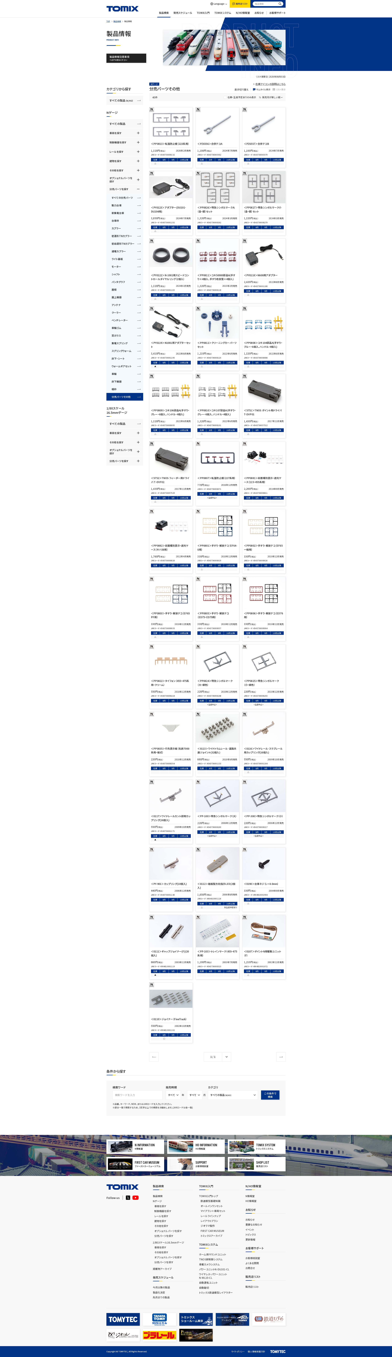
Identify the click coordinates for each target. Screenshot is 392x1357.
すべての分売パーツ (122, 197)
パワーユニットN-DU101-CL (214, 1269)
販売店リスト (252, 1287)
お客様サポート (277, 13)
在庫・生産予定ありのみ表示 (242, 97)
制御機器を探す (117, 142)
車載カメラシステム (209, 1264)
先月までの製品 (161, 1297)
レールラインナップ (211, 1216)
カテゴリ (213, 1087)
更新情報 (250, 1239)
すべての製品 (121, 100)
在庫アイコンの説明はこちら (270, 84)
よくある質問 (252, 1263)
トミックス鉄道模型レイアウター (216, 1292)
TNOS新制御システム (210, 1259)
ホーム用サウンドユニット (212, 1254)
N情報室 (250, 1196)
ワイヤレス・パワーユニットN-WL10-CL (213, 1275)
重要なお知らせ (253, 1224)
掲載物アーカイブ (162, 1269)
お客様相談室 (252, 1258)
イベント (249, 1229)
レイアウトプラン (209, 1221)
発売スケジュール (182, 13)
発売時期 (171, 1087)
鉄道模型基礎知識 (211, 1201)
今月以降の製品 (161, 1287)
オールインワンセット (212, 1206)
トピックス (250, 1234)
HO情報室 (251, 1201)
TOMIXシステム (222, 13)
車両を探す (115, 133)
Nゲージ (157, 1201)
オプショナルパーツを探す (120, 179)
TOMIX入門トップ (208, 1196)
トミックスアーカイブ (211, 1236)
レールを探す (116, 152)
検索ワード (119, 1087)
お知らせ (259, 13)
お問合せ (250, 1268)
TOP (108, 21)
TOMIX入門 (203, 13)
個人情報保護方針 (256, 1351)
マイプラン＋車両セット (213, 1211)
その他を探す (116, 170)
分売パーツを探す (118, 189)
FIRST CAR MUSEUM (212, 1231)
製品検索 (164, 13)
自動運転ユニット (208, 1282)
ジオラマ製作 (208, 1226)
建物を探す (115, 161)
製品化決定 (159, 1292)
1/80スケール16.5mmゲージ (168, 1242)
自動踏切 (204, 1287)
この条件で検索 (270, 1095)
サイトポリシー (238, 1351)
